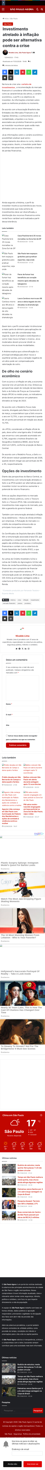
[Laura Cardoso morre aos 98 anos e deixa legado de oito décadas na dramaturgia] (9, 308)
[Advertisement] (22, 177)
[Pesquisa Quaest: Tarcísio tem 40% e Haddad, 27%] (9, 1204)
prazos (20, 603)
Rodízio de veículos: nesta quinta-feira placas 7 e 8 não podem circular (30, 1167)
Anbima (12, 600)
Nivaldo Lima (22, 636)
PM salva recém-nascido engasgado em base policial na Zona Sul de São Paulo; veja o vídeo (33, 809)
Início (6, 19)
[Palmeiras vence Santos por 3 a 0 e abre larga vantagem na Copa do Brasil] (9, 1192)
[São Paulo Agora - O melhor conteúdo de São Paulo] (21, 9)
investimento (35, 600)
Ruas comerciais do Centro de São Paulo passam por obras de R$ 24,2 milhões (29, 1214)
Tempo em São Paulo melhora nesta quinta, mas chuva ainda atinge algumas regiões (30, 1179)
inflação (25, 600)
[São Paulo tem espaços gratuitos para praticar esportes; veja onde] (9, 261)
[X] (10, 72)
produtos (28, 603)
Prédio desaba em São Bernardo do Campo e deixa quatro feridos (11, 779)
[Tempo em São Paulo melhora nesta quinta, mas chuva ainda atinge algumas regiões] (9, 1180)
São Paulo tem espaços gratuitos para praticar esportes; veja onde (27, 256)
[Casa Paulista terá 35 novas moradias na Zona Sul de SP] (9, 242)
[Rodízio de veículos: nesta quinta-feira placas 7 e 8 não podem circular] (9, 1168)
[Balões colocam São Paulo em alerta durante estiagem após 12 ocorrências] (33, 769)
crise (19, 600)
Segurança (18, 1434)
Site (7, 725)
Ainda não (12, 1464)
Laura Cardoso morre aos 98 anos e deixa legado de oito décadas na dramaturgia (30, 301)
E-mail (9, 715)
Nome (9, 704)
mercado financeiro (9, 603)
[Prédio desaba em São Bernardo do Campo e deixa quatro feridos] (12, 769)
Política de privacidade (31, 1434)
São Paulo (14, 19)
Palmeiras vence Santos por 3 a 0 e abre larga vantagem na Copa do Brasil (30, 1191)
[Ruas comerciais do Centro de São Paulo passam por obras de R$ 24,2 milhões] (9, 1215)
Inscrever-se (32, 1464)
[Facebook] (4, 72)
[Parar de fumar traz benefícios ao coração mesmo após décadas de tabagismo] (9, 284)
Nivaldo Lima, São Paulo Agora (20, 53)
